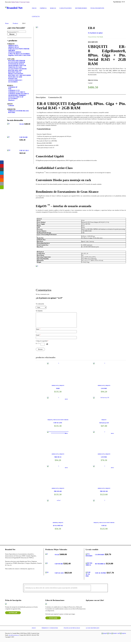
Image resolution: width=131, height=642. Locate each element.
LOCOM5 (104, 388)
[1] (60, 50)
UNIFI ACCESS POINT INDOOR (60, 419)
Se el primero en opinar (95, 33)
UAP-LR (103, 525)
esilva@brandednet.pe (13, 635)
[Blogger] (2, 180)
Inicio (34, 628)
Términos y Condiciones (50, 628)
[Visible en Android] (2, 187)
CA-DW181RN (99, 554)
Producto (15, 23)
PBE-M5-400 (58, 491)
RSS (21, 572)
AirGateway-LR (104, 422)
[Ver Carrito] (2, 169)
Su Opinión (39, 311)
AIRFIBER (55, 522)
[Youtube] (2, 166)
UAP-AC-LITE (58, 422)
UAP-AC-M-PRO (100, 573)
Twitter (11, 572)
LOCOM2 (104, 457)
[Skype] (2, 173)
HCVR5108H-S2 (100, 564)
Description (41, 97)
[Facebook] (2, 162)
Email (38, 335)
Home (7, 23)
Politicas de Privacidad (72, 628)
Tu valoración (40, 304)
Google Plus (16, 572)
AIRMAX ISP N (55, 385)
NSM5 (58, 388)
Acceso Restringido (92, 628)
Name (38, 329)
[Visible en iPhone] (2, 183)
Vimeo (26, 572)
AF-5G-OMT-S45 (58, 525)
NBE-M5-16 (57, 457)
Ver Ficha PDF (13, 612)
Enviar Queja (53, 618)
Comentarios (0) (55, 97)
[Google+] (2, 176)
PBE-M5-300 (104, 491)
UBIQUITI (61, 385)
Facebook (6, 572)
